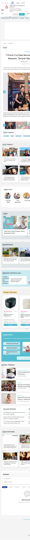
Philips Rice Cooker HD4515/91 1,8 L (8, 315)
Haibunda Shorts (5, 18)
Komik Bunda (14, 18)
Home (4, 43)
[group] (10, 125)
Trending (21, 18)
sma (12, 136)
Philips (5, 313)
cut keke (6, 136)
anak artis (18, 136)
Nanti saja (15, 14)
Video (26, 18)
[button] (4, 92)
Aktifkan (22, 14)
